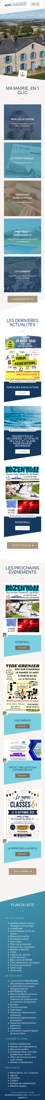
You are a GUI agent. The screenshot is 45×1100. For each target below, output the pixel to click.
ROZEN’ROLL (22, 522)
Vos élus (14, 1004)
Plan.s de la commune (20, 944)
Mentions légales (18, 1086)
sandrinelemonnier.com (16, 1095)
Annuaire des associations (22, 947)
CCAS (13, 952)
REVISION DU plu (18, 991)
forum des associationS (22, 387)
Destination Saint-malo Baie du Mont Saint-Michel (23, 1053)
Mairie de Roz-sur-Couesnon (24, 1072)
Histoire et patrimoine (20, 1044)
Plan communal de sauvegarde (25, 962)
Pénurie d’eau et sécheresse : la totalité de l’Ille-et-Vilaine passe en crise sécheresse (22, 441)
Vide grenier (22, 720)
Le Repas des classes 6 (22, 848)
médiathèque (16, 928)
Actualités (15, 1078)
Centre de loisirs (18, 957)
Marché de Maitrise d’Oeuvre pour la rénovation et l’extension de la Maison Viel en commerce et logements (24, 998)
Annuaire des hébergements (23, 1046)
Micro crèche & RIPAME (21, 960)
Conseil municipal (18, 1007)
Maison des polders (19, 1049)
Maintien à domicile (19, 949)
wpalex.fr (22, 1097)
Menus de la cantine (19, 936)
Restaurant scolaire (19, 939)
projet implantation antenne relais (22, 768)
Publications (16, 1010)
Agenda (14, 1075)
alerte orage (16, 967)
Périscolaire (15, 941)
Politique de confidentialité (23, 1083)
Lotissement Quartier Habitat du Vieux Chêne (24, 1032)
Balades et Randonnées (21, 1062)
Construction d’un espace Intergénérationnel (22, 987)
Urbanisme (15, 1028)
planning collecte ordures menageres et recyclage (22, 924)
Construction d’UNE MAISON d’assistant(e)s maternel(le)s (24, 982)
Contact (14, 1080)
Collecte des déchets (20, 954)
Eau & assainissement (20, 965)
